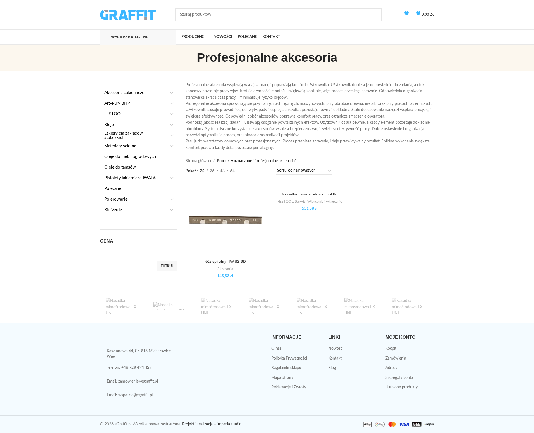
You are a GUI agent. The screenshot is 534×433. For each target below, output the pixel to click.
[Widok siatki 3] (256, 170)
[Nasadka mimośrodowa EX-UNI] (309, 186)
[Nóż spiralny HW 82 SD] (225, 219)
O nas (276, 349)
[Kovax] (410, 306)
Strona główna (198, 161)
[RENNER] (267, 306)
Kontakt (335, 358)
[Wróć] (190, 57)
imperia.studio (229, 424)
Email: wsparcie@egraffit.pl (130, 395)
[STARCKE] (171, 306)
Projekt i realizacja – (199, 424)
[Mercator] (362, 306)
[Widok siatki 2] (247, 170)
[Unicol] (124, 306)
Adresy (391, 368)
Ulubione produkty (401, 387)
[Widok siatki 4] (265, 170)
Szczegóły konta (399, 378)
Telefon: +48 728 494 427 (129, 368)
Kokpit (390, 349)
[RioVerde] (219, 306)
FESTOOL (285, 202)
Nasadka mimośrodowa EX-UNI (310, 194)
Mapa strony (282, 378)
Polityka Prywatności (289, 358)
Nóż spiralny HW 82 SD (225, 261)
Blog (332, 368)
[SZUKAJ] (375, 14)
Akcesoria (225, 269)
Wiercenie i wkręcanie (324, 202)
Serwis (300, 202)
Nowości (335, 349)
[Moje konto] (394, 14)
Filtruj (167, 266)
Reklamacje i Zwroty (288, 387)
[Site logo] (128, 15)
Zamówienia (395, 358)
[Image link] (129, 340)
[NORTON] (315, 306)
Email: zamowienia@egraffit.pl (132, 381)
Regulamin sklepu (286, 368)
